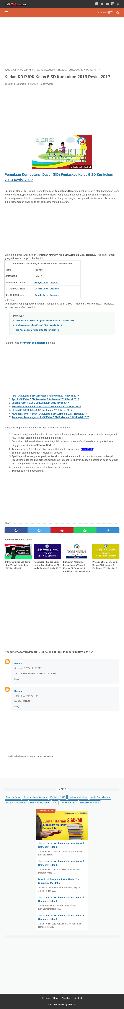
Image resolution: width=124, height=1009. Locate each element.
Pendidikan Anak (69, 802)
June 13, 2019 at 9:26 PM (26, 696)
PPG (55, 802)
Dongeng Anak (13, 797)
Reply (16, 679)
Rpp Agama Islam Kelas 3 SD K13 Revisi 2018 (37, 330)
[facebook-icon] (96, 4)
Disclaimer (66, 998)
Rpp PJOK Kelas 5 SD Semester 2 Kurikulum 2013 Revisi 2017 (45, 399)
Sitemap (46, 998)
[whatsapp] (84, 530)
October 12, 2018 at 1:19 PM (27, 668)
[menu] (8, 12)
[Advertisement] (62, 43)
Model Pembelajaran (39, 802)
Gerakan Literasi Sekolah (35, 797)
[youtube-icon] (107, 4)
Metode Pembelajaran (16, 802)
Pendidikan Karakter (89, 802)
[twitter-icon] (102, 4)
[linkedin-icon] (112, 4)
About (56, 998)
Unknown (18, 663)
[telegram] (107, 530)
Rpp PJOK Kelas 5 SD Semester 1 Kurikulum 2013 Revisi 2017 (45, 395)
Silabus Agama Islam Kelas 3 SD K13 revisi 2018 (39, 325)
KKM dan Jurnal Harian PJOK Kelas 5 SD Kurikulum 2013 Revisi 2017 (49, 413)
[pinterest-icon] (118, 4)
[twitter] (39, 530)
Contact (78, 998)
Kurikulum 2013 (57, 797)
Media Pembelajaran (100, 797)
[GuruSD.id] (18, 4)
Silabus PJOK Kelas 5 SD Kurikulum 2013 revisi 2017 (40, 402)
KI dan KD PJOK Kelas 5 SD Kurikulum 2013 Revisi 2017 (42, 410)
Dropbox (54, 282)
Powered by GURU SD (66, 1004)
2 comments (47, 84)
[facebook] (16, 530)
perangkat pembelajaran (33, 342)
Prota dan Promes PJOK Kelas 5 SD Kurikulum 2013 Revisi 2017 (46, 406)
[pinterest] (62, 530)
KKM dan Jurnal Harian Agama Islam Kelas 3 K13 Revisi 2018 (45, 320)
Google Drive (41, 282)
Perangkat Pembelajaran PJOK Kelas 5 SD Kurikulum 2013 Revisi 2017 (50, 417)
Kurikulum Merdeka (78, 797)
